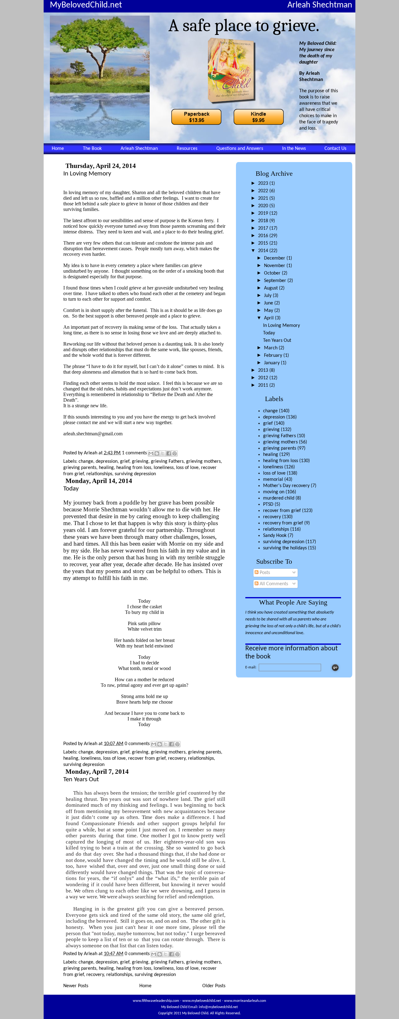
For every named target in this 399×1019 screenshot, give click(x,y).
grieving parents (279, 448)
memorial (273, 479)
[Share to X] (163, 453)
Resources (187, 148)
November (275, 265)
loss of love (274, 473)
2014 (263, 250)
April (269, 318)
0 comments (137, 743)
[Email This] (151, 453)
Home (58, 148)
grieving (271, 429)
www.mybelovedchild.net (201, 1001)
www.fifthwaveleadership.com (156, 1001)
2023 (263, 183)
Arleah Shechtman (139, 148)
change (270, 411)
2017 (263, 228)
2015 (263, 243)
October (273, 273)
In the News (294, 148)
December (275, 258)
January (272, 363)
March (271, 348)
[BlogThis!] (157, 453)
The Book (92, 148)
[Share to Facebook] (169, 453)
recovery (272, 516)
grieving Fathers (279, 435)
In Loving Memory (281, 325)
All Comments (273, 583)
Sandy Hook (274, 535)
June (269, 303)
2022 (263, 191)
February (273, 355)
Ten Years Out (277, 340)
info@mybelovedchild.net (218, 1007)
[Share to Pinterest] (174, 453)
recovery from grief (283, 523)
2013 (263, 370)
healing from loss (280, 460)
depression (274, 417)
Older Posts (213, 985)
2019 (263, 213)
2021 (263, 198)
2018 (263, 220)
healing (270, 454)
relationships (276, 529)
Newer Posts (75, 985)
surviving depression (283, 541)
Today (269, 333)
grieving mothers (280, 442)
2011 (263, 385)
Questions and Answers (239, 148)
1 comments (134, 453)
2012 (263, 378)
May (269, 310)
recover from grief (282, 510)
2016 (263, 235)
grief (268, 423)
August (271, 288)
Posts (264, 572)
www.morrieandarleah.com (245, 1001)
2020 (263, 205)
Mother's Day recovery (286, 485)
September (275, 280)
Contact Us (335, 148)
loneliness (273, 467)
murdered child (278, 498)
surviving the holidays (285, 548)
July (268, 295)
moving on (273, 492)
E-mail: (250, 667)
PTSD (268, 504)
